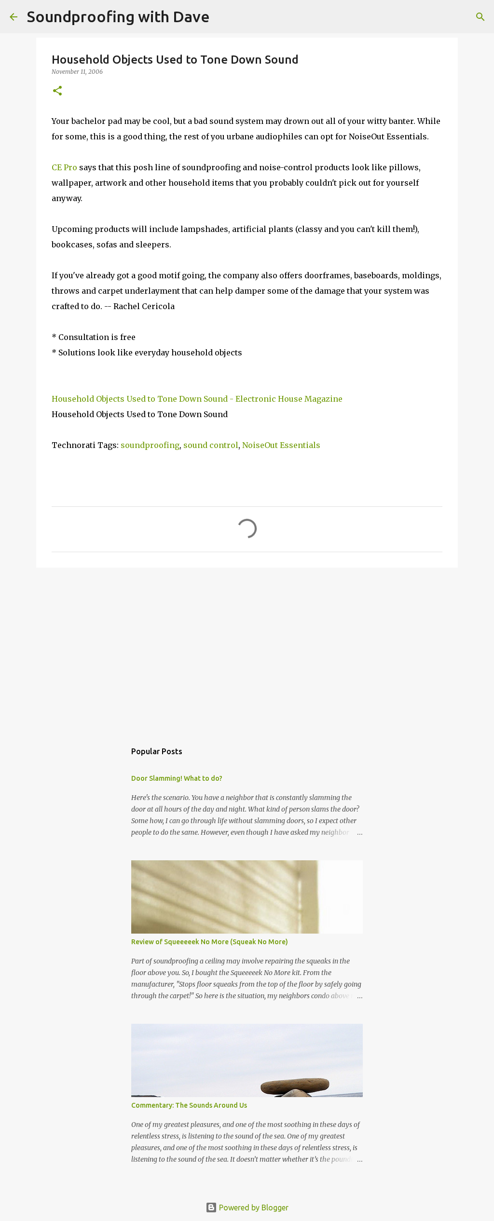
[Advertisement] (247, 649)
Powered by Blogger (252, 1207)
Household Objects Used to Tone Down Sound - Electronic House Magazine (197, 399)
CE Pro (64, 167)
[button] (57, 91)
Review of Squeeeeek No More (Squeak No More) (209, 942)
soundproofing (150, 445)
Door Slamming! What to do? (176, 778)
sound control (210, 445)
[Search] (480, 16)
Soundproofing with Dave (118, 16)
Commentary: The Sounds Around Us (189, 1105)
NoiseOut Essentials (281, 445)
